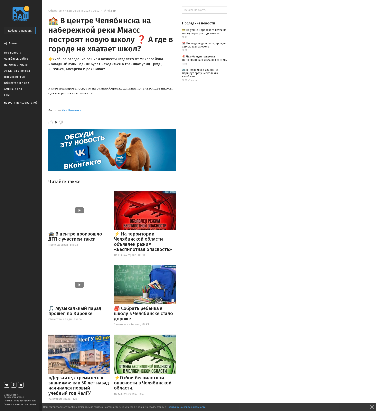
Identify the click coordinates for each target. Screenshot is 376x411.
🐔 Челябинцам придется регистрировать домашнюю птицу (204, 58)
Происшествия (14, 77)
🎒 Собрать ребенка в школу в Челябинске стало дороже (143, 313)
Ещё (7, 95)
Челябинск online (16, 58)
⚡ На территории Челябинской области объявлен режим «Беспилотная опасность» (143, 241)
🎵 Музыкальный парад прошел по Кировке (74, 311)
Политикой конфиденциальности (186, 407)
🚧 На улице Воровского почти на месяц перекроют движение (204, 31)
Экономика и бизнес (127, 324)
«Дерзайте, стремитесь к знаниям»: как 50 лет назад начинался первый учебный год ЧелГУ (78, 385)
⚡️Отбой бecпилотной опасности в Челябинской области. (143, 383)
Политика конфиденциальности (20, 401)
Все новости (12, 52)
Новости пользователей (21, 102)
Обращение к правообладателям (14, 396)
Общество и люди (16, 83)
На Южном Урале (16, 64)
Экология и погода (17, 71)
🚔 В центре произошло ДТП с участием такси (75, 236)
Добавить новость (20, 30)
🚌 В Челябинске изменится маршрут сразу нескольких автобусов (200, 73)
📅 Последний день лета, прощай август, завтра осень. (204, 45)
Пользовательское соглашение (20, 404)
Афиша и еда (13, 89)
